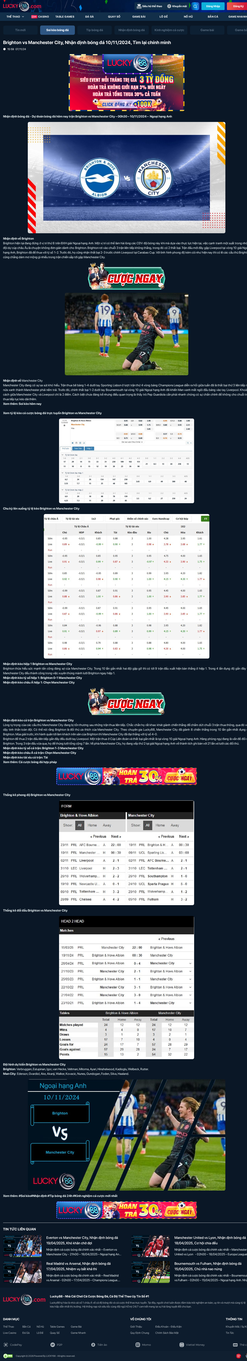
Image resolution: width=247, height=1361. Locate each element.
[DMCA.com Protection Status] (8, 1355)
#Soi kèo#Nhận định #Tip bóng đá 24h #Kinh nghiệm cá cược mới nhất (68, 1196)
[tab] (20, 30)
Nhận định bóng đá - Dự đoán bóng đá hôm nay (35, 116)
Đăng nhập (213, 6)
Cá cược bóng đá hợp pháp (38, 762)
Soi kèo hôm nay (30, 404)
